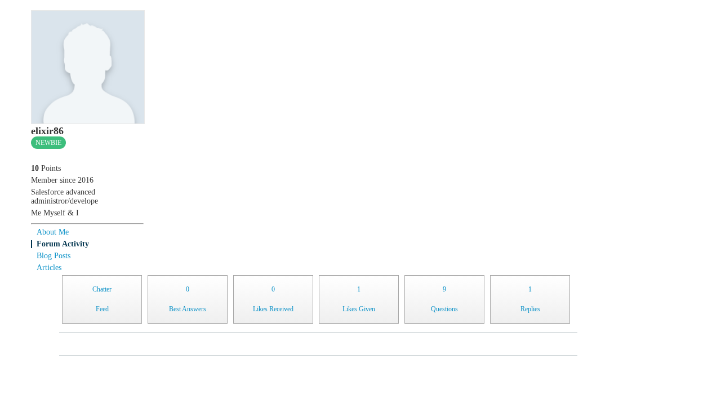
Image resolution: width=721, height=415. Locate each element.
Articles (49, 267)
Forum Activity (63, 244)
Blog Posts (53, 255)
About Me (53, 232)
